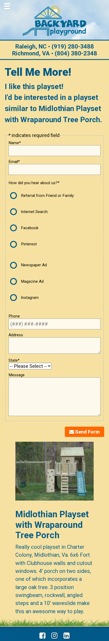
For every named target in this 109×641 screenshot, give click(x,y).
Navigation (7, 6)
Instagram (30, 297)
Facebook (29, 228)
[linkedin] (66, 636)
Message (16, 375)
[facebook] (42, 636)
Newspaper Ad (34, 265)
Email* (14, 161)
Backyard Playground (54, 20)
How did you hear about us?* (34, 182)
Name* (14, 142)
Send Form (87, 432)
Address (15, 335)
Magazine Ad (32, 281)
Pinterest (29, 244)
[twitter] (54, 636)
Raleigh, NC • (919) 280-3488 (54, 46)
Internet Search (34, 211)
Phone (14, 316)
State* (14, 360)
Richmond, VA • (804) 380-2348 (54, 53)
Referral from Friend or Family (47, 195)
